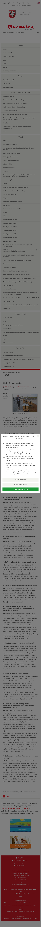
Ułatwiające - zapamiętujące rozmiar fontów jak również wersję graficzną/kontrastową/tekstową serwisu (20, 458)
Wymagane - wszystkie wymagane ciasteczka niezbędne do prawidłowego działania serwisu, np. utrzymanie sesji (20, 445)
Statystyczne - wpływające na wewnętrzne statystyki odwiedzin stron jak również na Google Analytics (20, 465)
